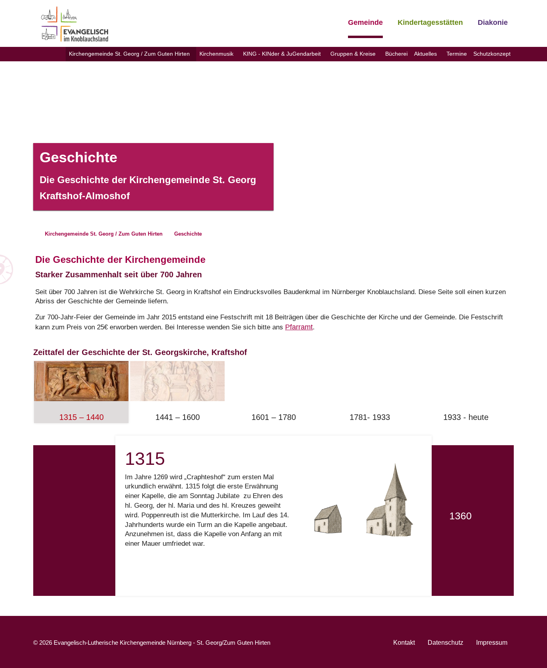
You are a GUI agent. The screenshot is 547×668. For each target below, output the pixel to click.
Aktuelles (425, 53)
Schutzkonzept (492, 53)
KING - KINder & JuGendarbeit (282, 53)
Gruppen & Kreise (353, 53)
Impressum (491, 642)
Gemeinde (365, 22)
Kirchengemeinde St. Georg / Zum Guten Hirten (129, 53)
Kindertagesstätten (430, 22)
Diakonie (493, 22)
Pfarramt (299, 327)
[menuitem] (131, 54)
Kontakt (404, 642)
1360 (460, 516)
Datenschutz (445, 642)
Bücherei (396, 53)
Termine (456, 53)
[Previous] (91, 516)
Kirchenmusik (216, 53)
